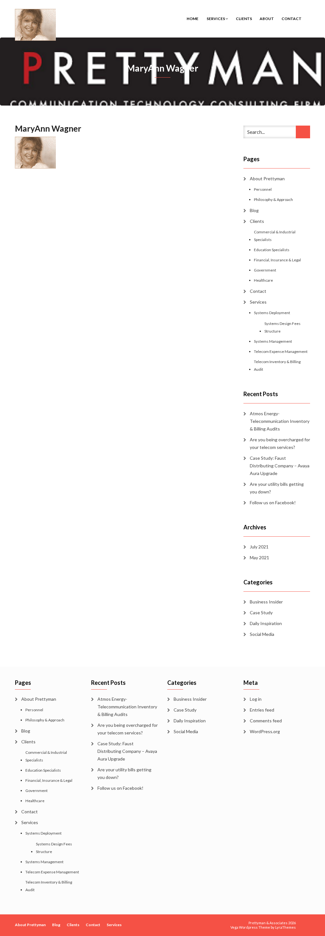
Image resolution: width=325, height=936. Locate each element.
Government (265, 270)
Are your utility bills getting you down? (277, 487)
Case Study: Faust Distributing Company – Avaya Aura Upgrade (279, 465)
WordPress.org (265, 731)
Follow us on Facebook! (273, 502)
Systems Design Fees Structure (282, 327)
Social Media (262, 634)
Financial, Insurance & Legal (277, 260)
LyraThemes (285, 927)
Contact (292, 18)
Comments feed (266, 720)
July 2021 (259, 546)
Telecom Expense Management (281, 351)
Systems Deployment (272, 312)
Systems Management (273, 341)
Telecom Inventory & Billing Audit (277, 365)
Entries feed (262, 709)
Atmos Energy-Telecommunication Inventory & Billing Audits (279, 421)
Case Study (261, 612)
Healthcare (263, 280)
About (267, 18)
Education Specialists (271, 249)
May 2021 (259, 557)
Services (216, 18)
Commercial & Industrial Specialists (274, 236)
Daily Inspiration (266, 623)
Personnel (263, 189)
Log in (256, 699)
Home (192, 18)
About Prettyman (267, 178)
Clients (244, 18)
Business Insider (266, 601)
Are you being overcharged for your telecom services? (280, 443)
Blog (254, 210)
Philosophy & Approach (273, 199)
